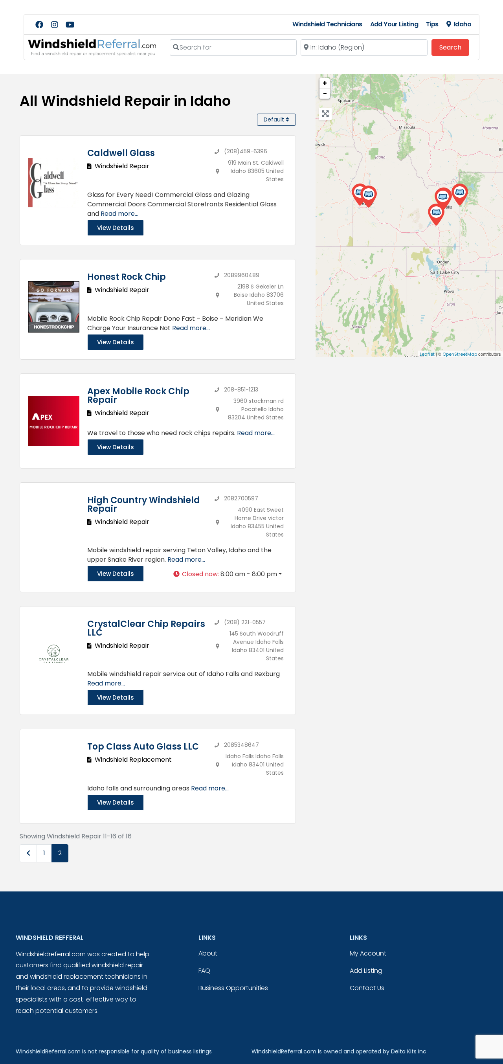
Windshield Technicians (327, 24)
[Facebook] (39, 25)
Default (275, 119)
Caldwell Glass (121, 153)
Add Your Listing (394, 24)
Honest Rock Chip (126, 277)
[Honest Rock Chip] (368, 197)
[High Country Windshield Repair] (459, 195)
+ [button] (325, 83)
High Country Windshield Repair (143, 504)
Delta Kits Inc (408, 1051)
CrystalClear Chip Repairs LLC (146, 628)
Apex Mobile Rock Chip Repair (138, 395)
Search (454, 47)
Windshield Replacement (133, 759)
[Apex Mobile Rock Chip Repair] (436, 215)
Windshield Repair (122, 166)
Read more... (119, 213)
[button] (227, 574)
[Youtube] (70, 25)
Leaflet (427, 354)
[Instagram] (55, 25)
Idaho (462, 24)
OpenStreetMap (459, 354)
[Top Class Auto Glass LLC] (442, 199)
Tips (432, 24)
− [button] (325, 93)
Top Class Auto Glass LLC (143, 747)
